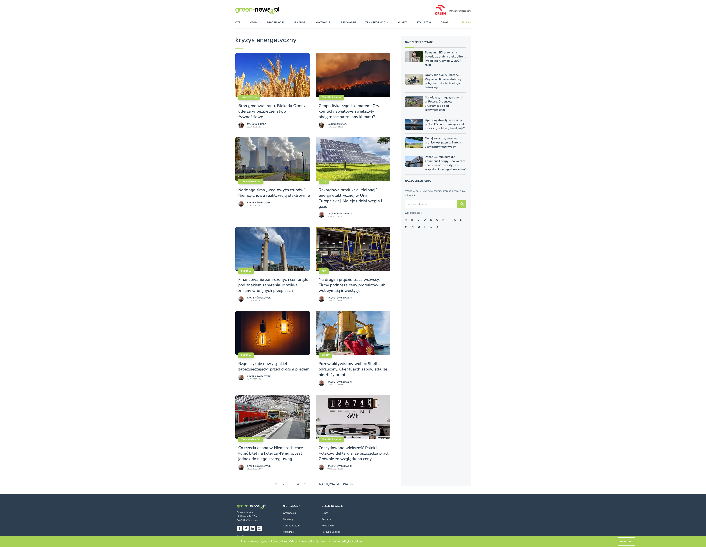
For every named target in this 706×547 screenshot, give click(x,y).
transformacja (376, 22)
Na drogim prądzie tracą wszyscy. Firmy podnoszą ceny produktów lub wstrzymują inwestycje (352, 285)
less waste (347, 22)
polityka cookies (351, 541)
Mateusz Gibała (256, 124)
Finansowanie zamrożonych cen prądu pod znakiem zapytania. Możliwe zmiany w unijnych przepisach (273, 285)
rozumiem (626, 541)
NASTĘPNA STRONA (333, 484)
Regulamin (328, 525)
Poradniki (288, 532)
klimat (402, 22)
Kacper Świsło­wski (259, 202)
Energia (246, 271)
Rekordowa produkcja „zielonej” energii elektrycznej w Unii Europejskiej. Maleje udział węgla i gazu (350, 198)
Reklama (326, 519)
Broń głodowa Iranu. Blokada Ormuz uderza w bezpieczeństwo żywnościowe (272, 111)
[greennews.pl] (264, 10)
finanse (299, 22)
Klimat (325, 355)
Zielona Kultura (291, 525)
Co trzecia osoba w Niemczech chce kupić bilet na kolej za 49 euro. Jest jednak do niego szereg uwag (270, 453)
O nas (445, 22)
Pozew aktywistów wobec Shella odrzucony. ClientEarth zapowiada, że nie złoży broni (353, 369)
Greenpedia (289, 513)
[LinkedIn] (252, 528)
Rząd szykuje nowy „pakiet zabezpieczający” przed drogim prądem (273, 366)
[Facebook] (239, 528)
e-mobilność (276, 22)
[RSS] (259, 528)
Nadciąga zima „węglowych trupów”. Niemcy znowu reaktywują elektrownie (274, 192)
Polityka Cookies (331, 532)
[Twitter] (246, 528)
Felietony (288, 519)
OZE (237, 22)
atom (253, 22)
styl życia (423, 22)
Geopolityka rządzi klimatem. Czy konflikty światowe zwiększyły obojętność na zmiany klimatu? (349, 111)
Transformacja (331, 97)
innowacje (322, 22)
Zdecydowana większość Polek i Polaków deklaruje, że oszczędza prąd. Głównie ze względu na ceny (354, 453)
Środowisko (249, 97)
